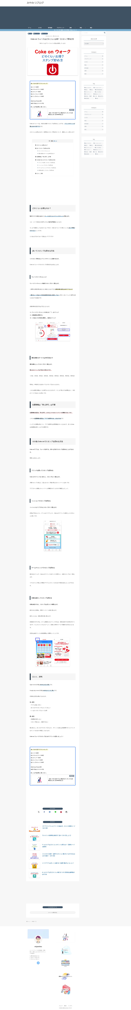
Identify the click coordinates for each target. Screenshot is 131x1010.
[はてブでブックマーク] (49, 811)
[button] (66, 811)
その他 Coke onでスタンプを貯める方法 (46, 159)
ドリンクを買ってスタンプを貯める (47, 162)
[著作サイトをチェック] (38, 963)
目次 (52, 141)
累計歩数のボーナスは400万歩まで (47, 153)
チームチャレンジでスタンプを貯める (47, 167)
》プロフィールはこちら (34, 957)
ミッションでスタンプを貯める (46, 165)
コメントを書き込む (52, 912)
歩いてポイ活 (37, 33)
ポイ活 (30, 33)
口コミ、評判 (40, 173)
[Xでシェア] (38, 811)
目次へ (65, 1005)
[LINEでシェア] (55, 811)
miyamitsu (38, 946)
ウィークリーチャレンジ (44, 151)
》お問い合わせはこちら (34, 955)
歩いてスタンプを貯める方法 (43, 148)
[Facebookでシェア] (44, 811)
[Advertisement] (65, 16)
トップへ (70, 1005)
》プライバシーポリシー (34, 959)
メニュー (61, 1005)
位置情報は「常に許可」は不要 (44, 156)
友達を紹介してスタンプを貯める (46, 170)
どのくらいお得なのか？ (42, 145)
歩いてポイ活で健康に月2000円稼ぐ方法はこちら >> (65, 30)
